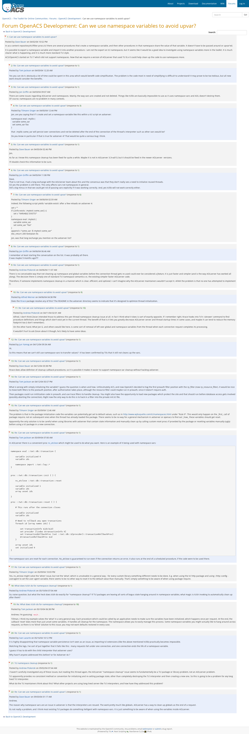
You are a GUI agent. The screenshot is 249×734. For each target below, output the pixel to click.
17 (12, 567)
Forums (53, 18)
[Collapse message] (5, 36)
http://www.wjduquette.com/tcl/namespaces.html (147, 414)
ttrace (23, 301)
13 (12, 361)
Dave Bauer (21, 41)
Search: (212, 32)
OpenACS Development (69, 18)
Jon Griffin (24, 92)
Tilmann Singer (28, 110)
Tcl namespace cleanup (26, 663)
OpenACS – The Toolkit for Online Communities (25, 18)
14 (12, 376)
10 (14, 292)
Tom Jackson (25, 70)
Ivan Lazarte (25, 638)
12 (12, 339)
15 (12, 405)
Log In (242, 3)
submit (158, 729)
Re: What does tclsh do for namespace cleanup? (40, 604)
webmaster (147, 729)
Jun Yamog (24, 344)
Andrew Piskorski (27, 270)
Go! (245, 14)
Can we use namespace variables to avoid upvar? (33, 36)
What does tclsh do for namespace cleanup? (36, 585)
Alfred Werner (28, 297)
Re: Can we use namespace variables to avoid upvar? (38, 65)
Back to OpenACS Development (21, 31)
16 (12, 432)
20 (12, 633)
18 (12, 585)
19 (14, 604)
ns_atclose (53, 443)
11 (16, 308)
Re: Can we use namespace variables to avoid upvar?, (40, 691)
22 (12, 691)
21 (12, 663)
